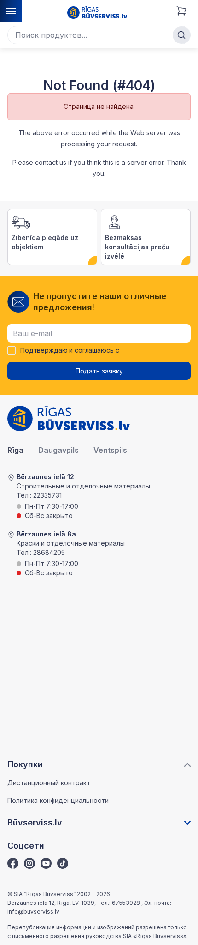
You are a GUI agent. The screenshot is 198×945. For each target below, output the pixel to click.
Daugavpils (58, 450)
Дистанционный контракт (48, 783)
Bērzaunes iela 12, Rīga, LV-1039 (50, 902)
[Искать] (181, 35)
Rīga (15, 450)
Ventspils (110, 450)
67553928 (126, 902)
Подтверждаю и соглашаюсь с (69, 350)
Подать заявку (99, 371)
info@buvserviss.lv (33, 911)
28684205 (49, 552)
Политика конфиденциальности (58, 800)
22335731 (47, 495)
